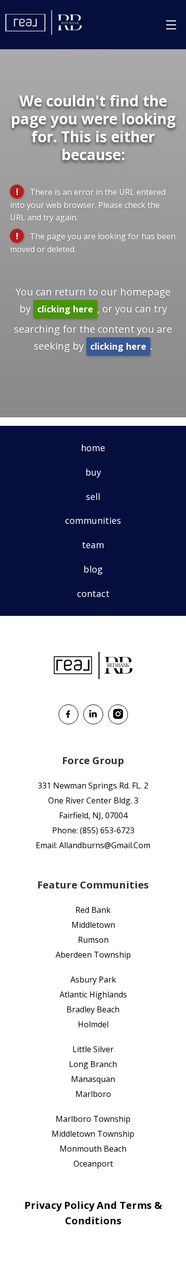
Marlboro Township (93, 1118)
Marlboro (93, 1093)
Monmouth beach (93, 1148)
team (93, 545)
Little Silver (93, 1049)
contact (93, 593)
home (93, 448)
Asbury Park (93, 979)
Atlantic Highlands (93, 994)
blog (93, 569)
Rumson (93, 939)
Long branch (93, 1064)
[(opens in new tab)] (68, 721)
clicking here (65, 309)
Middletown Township (93, 1133)
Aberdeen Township (93, 954)
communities (93, 520)
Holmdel (93, 1024)
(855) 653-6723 (107, 830)
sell (93, 496)
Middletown (93, 924)
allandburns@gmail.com (104, 845)
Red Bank (93, 909)
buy (93, 472)
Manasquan (93, 1079)
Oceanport (93, 1163)
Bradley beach (93, 1009)
